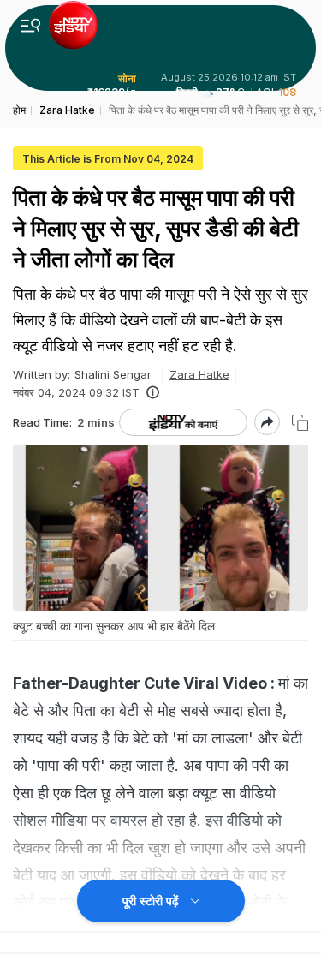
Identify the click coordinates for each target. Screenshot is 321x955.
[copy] (300, 423)
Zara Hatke (199, 374)
